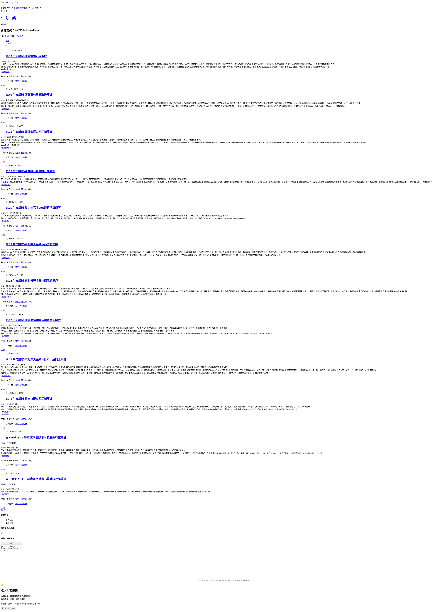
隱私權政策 (236, 580)
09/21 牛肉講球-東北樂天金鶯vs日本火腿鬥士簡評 (36, 359)
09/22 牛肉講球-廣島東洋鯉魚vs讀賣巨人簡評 (33, 320)
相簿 (7, 41)
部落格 (8, 43)
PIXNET (206, 580)
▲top (3, 85)
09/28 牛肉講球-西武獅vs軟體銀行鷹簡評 (30, 171)
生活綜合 (20, 36)
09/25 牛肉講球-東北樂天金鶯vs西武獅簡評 (32, 244)
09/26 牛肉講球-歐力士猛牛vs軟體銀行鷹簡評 (33, 207)
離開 (13, 608)
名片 (7, 46)
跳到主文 (4, 24)
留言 (23, 76)
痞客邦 (17, 76)
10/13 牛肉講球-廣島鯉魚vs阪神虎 (26, 56)
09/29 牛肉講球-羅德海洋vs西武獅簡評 (29, 131)
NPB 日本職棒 (21, 81)
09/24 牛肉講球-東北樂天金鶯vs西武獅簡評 (32, 280)
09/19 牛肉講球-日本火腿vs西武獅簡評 (29, 398)
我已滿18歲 (6, 608)
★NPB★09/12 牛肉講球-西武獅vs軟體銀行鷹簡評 (36, 437)
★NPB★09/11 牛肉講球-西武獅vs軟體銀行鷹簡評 (36, 478)
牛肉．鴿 (8, 18)
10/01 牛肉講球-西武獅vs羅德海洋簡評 (29, 94)
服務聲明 (246, 580)
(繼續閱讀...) (6, 72)
